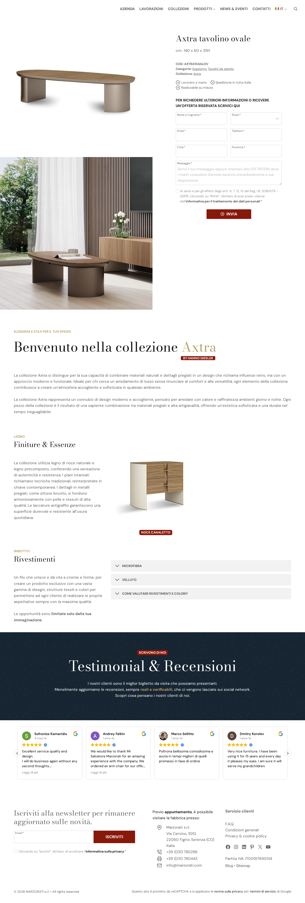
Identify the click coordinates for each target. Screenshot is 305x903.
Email (181, 130)
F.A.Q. (229, 823)
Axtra (197, 74)
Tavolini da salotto (221, 69)
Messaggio (184, 163)
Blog (229, 865)
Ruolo (236, 114)
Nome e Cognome (189, 114)
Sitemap (243, 865)
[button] (287, 753)
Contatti (261, 8)
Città (181, 146)
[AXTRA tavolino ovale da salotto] (76, 76)
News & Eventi (234, 8)
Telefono (238, 130)
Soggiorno (199, 69)
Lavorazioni (151, 8)
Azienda (127, 8)
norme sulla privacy (228, 891)
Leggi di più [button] (30, 772)
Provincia (238, 146)
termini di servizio (263, 891)
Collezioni (178, 8)
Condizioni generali (242, 829)
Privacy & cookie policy (246, 836)
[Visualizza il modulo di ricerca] (296, 9)
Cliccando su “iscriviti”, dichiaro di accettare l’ (72, 851)
